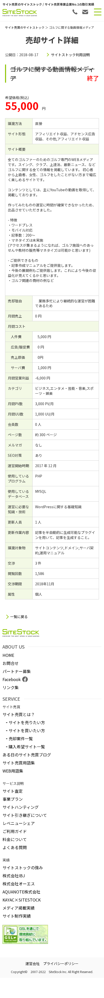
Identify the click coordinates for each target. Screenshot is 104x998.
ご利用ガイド (15, 831)
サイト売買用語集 (19, 763)
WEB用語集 (13, 771)
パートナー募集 (17, 671)
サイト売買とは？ (19, 714)
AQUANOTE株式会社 (21, 892)
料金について (15, 839)
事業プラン (13, 799)
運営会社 (32, 963)
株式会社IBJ (14, 876)
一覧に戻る (19, 617)
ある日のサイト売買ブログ (27, 755)
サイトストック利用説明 (70, 54)
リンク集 (11, 687)
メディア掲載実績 (19, 908)
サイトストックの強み (23, 867)
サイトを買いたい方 (27, 730)
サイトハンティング (21, 807)
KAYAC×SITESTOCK (22, 900)
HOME (8, 655)
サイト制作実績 (17, 916)
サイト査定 (13, 791)
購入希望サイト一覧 (27, 747)
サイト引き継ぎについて (25, 815)
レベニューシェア (19, 823)
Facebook (12, 679)
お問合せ (11, 663)
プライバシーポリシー (61, 963)
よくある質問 (15, 847)
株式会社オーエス (19, 884)
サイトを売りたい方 (27, 722)
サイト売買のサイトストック (24, 27)
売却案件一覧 (21, 738)
